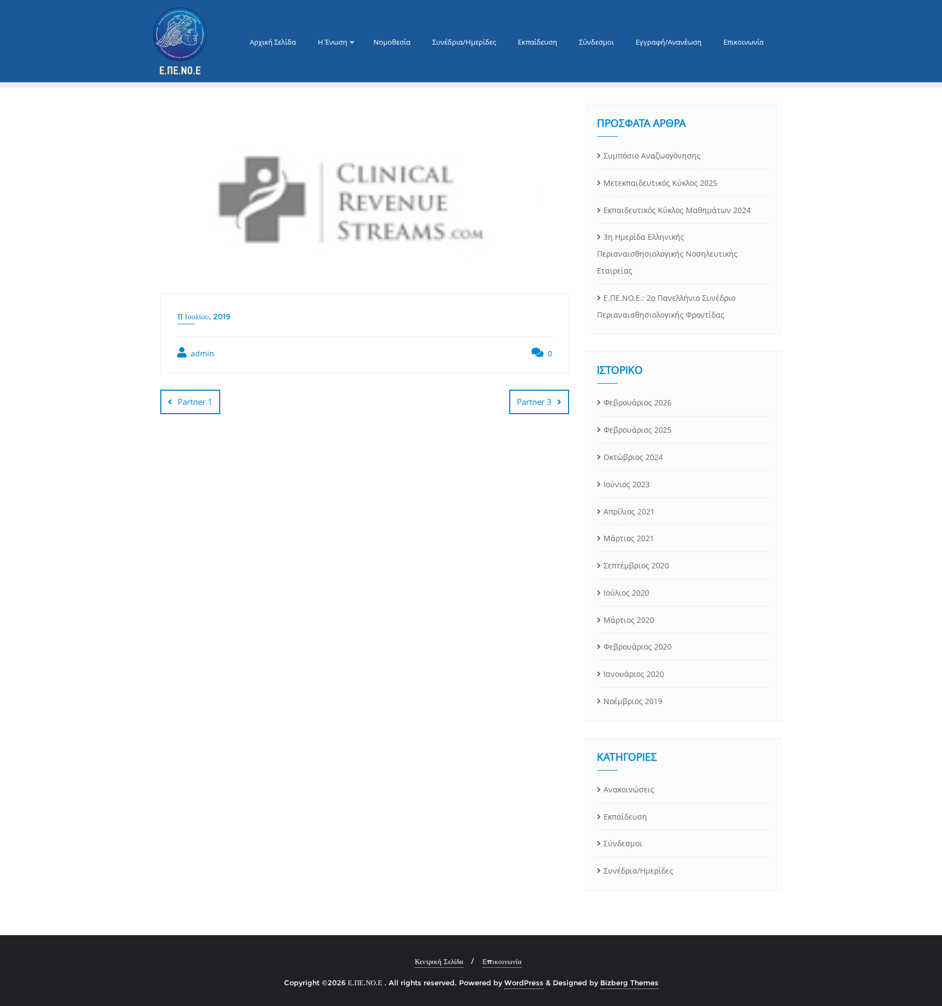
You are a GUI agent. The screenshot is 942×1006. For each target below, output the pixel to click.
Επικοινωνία (502, 961)
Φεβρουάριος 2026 (637, 402)
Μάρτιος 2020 (628, 620)
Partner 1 (195, 401)
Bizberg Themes (629, 982)
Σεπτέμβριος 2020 (636, 565)
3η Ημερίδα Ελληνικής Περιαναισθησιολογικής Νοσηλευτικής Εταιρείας (667, 254)
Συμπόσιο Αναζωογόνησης (652, 155)
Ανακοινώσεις (628, 789)
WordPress (524, 982)
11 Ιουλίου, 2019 (204, 317)
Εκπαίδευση (625, 816)
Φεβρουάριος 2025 (637, 430)
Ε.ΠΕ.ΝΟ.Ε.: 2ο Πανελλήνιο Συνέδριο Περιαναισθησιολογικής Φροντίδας (666, 306)
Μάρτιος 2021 (628, 538)
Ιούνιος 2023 (626, 484)
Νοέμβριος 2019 (632, 701)
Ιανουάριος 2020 (633, 674)
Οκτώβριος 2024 (633, 457)
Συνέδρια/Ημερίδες (638, 870)
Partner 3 (534, 401)
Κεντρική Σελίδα (439, 961)
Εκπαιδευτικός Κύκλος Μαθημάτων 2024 (677, 210)
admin (201, 353)
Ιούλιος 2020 (626, 592)
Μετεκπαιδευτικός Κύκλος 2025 (660, 183)
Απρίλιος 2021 (629, 511)
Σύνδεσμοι (622, 843)
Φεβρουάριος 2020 (637, 646)
